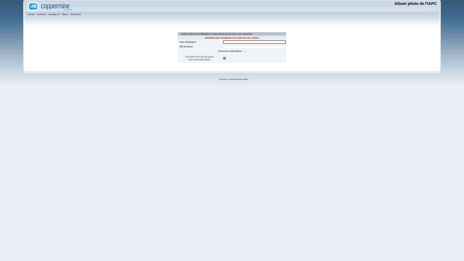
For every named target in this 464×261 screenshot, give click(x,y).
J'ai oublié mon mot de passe (199, 56)
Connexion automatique (230, 51)
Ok (224, 58)
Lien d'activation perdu (199, 59)
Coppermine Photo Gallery (238, 79)
